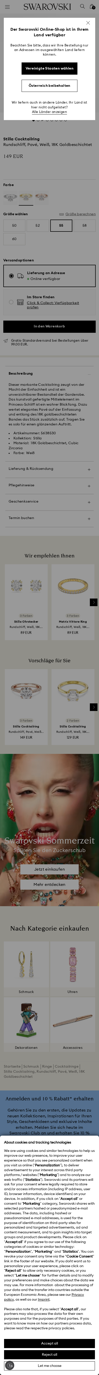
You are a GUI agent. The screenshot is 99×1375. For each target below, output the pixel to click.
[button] (88, 23)
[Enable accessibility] (9, 1365)
